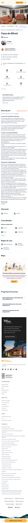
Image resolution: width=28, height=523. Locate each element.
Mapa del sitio (19, 504)
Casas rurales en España (7, 452)
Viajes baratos (5, 448)
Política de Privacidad (9, 501)
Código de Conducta (19, 498)
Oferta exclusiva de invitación (8, 428)
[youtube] (16, 369)
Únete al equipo (5, 386)
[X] (14, 369)
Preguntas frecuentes (6, 416)
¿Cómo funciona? (5, 402)
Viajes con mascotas (6, 450)
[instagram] (5, 369)
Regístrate (14, 281)
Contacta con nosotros (6, 420)
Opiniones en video (6, 426)
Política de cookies (19, 501)
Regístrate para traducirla (22, 110)
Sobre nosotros (5, 384)
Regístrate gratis (19, 2)
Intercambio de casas (6, 464)
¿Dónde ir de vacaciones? (7, 434)
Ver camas (3, 89)
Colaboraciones (5, 488)
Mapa (16, 26)
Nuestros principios (6, 400)
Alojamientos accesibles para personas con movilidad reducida (13, 436)
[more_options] (2, 520)
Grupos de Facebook (6, 446)
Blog (3, 388)
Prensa (3, 394)
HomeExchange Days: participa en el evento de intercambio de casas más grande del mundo (12, 491)
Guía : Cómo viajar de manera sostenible (10, 441)
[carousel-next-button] (25, 15)
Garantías (4, 408)
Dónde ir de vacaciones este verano (9, 460)
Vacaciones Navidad (6, 458)
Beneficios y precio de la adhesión (9, 473)
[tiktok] (8, 369)
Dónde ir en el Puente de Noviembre (9, 444)
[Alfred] (3, 42)
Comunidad (4, 392)
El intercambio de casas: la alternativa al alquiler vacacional (12, 431)
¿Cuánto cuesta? (5, 406)
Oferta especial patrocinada (8, 475)
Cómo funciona (5, 481)
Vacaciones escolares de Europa (9, 439)
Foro (3, 418)
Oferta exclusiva (5, 484)
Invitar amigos (5, 410)
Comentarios (22, 26)
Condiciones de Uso (8, 498)
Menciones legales (10, 504)
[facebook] (3, 369)
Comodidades (10, 26)
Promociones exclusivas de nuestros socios (11, 479)
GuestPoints (4, 404)
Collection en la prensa (6, 467)
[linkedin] (11, 369)
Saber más (5, 102)
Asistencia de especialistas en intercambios (11, 477)
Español (16, 113)
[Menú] (25, 2)
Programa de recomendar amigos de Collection (12, 469)
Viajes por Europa (5, 454)
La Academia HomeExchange (8, 443)
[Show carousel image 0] (14, 14)
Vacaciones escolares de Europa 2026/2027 (11, 493)
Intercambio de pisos (6, 456)
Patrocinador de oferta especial (8, 462)
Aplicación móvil (5, 390)
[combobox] (10, 507)
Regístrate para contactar (15, 520)
